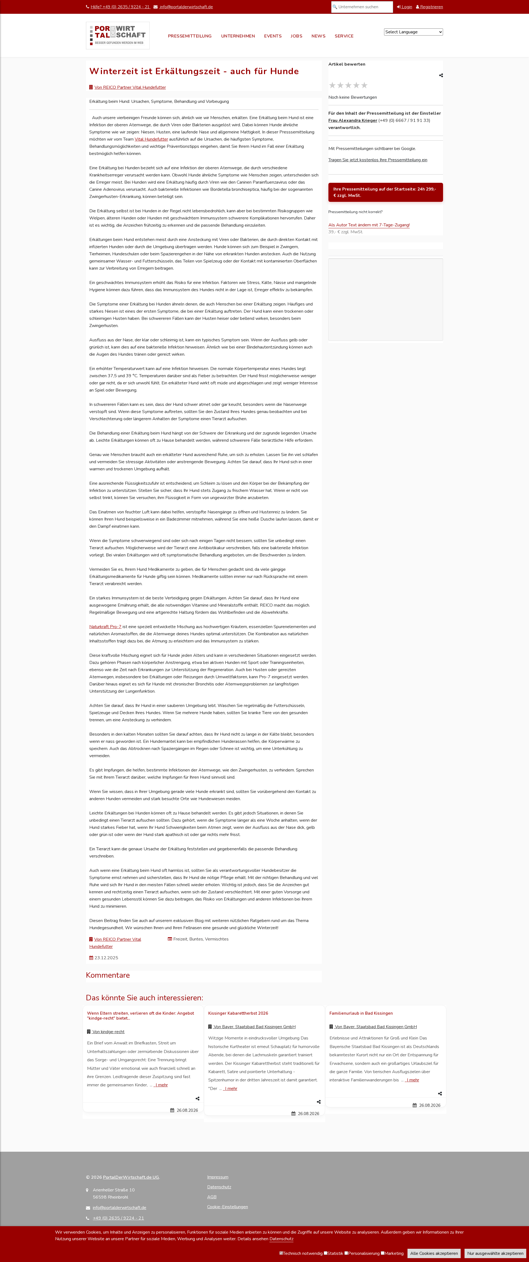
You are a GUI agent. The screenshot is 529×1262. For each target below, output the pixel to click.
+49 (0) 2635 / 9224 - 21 (118, 1218)
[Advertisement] (385, 331)
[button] (143, 1098)
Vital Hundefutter (151, 139)
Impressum (217, 1177)
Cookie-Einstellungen (227, 1207)
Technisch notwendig (303, 1253)
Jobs (296, 36)
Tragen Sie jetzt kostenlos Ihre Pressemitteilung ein (377, 160)
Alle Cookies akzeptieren (434, 1253)
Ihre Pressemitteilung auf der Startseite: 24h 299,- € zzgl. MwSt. (384, 192)
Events (273, 36)
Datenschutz (219, 1187)
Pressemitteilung (190, 36)
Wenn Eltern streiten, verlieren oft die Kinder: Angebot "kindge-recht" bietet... (140, 1016)
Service (344, 36)
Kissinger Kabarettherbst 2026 (238, 1013)
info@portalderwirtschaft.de (186, 7)
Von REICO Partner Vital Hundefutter (130, 87)
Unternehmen (238, 36)
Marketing (394, 1253)
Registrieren (431, 7)
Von (108, 1032)
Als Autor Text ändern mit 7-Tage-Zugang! (369, 225)
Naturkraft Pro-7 (105, 627)
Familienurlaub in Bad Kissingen (361, 1013)
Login (406, 7)
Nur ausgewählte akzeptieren (495, 1253)
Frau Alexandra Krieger (352, 120)
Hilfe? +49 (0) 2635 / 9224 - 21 (121, 7)
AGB (212, 1197)
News (318, 36)
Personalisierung (364, 1253)
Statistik (335, 1253)
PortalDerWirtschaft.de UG (131, 1177)
